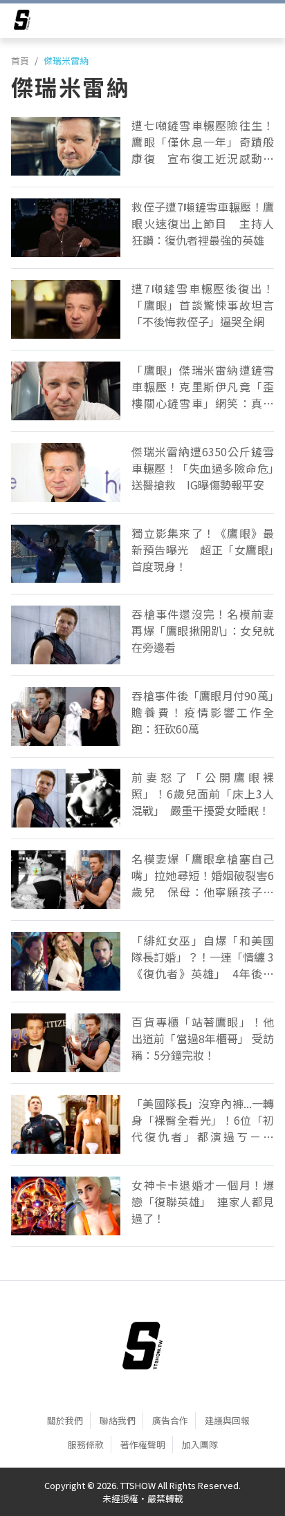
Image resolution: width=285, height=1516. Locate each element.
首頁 (20, 60)
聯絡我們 (118, 1420)
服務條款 (86, 1444)
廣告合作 (170, 1420)
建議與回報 (227, 1420)
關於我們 (65, 1420)
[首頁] (142, 1346)
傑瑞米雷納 (66, 60)
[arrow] (22, 22)
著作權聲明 (142, 1444)
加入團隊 (200, 1444)
